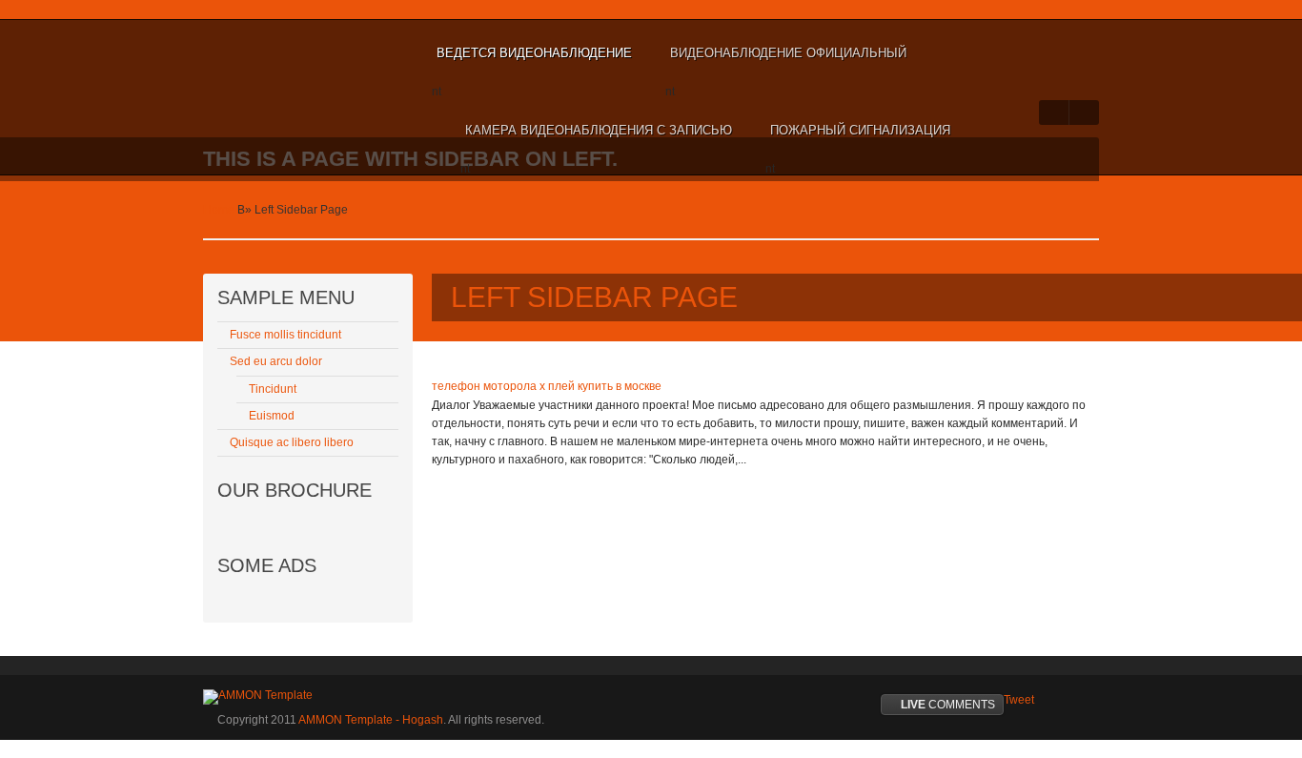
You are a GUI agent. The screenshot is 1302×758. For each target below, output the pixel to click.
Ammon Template (265, 53)
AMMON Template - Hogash (370, 720)
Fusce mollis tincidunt (285, 334)
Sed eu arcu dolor (276, 361)
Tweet (1019, 700)
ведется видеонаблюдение (534, 53)
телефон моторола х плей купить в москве (546, 386)
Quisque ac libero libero (292, 442)
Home (218, 209)
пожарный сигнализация (860, 130)
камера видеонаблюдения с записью (598, 130)
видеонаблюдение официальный (788, 53)
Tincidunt (272, 389)
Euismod (272, 415)
